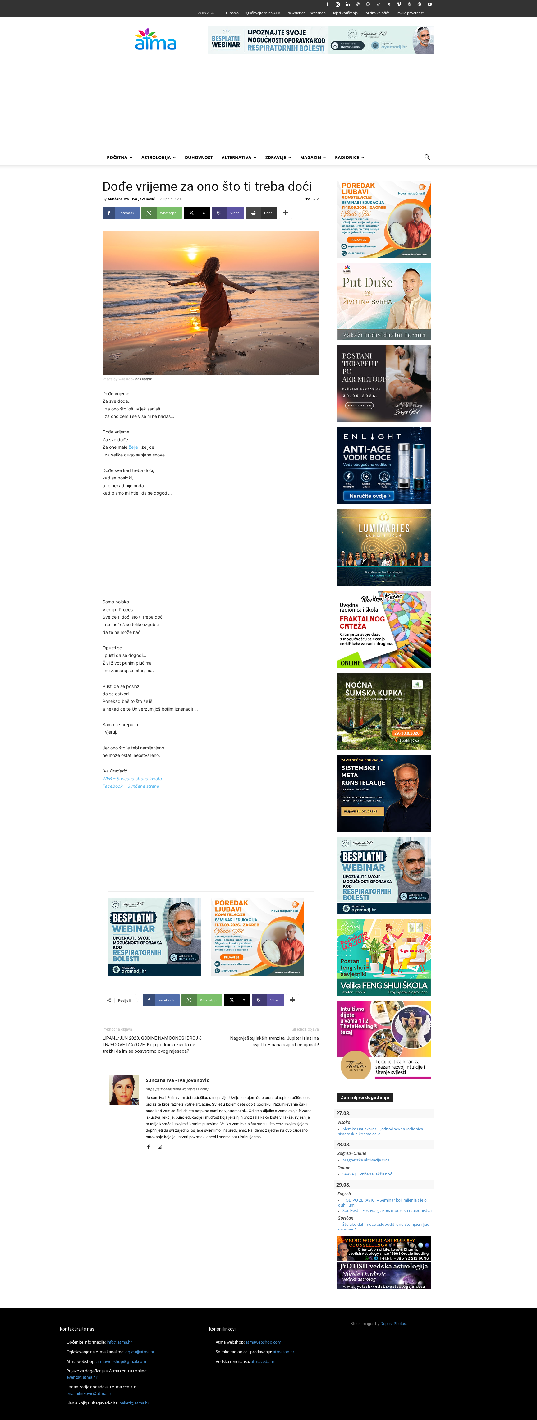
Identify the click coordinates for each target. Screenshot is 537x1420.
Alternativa (236, 157)
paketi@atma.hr (134, 1403)
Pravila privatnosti (410, 13)
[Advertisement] (268, 103)
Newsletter (296, 13)
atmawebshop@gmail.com (121, 1361)
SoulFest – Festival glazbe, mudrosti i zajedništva (387, 1210)
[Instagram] (337, 4)
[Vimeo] (399, 4)
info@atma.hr (119, 1342)
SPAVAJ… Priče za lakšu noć (367, 1174)
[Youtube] (429, 4)
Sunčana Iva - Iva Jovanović (131, 198)
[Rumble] (368, 4)
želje (133, 447)
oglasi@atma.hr (139, 1351)
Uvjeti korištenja (345, 13)
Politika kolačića (376, 13)
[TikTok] (378, 4)
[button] (427, 158)
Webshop (318, 13)
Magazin (310, 157)
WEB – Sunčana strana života (132, 778)
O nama (232, 13)
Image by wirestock (118, 379)
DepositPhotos (393, 1323)
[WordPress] (419, 4)
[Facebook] (327, 4)
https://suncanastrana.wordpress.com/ (177, 1089)
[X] (388, 4)
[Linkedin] (347, 4)
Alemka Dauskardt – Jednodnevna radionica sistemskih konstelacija (380, 1131)
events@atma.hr (82, 1377)
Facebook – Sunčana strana (131, 786)
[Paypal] (358, 4)
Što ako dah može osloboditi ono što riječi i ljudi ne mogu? (384, 1226)
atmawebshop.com (263, 1342)
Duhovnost (199, 157)
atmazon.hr (283, 1351)
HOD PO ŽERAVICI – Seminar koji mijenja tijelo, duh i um (383, 1202)
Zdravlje (275, 157)
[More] (285, 213)
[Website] (409, 4)
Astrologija (156, 157)
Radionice (347, 157)
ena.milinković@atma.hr (89, 1393)
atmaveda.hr (262, 1361)
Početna (117, 157)
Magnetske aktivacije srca (365, 1160)
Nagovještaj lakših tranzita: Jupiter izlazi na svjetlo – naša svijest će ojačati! (274, 1041)
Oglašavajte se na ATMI (263, 13)
